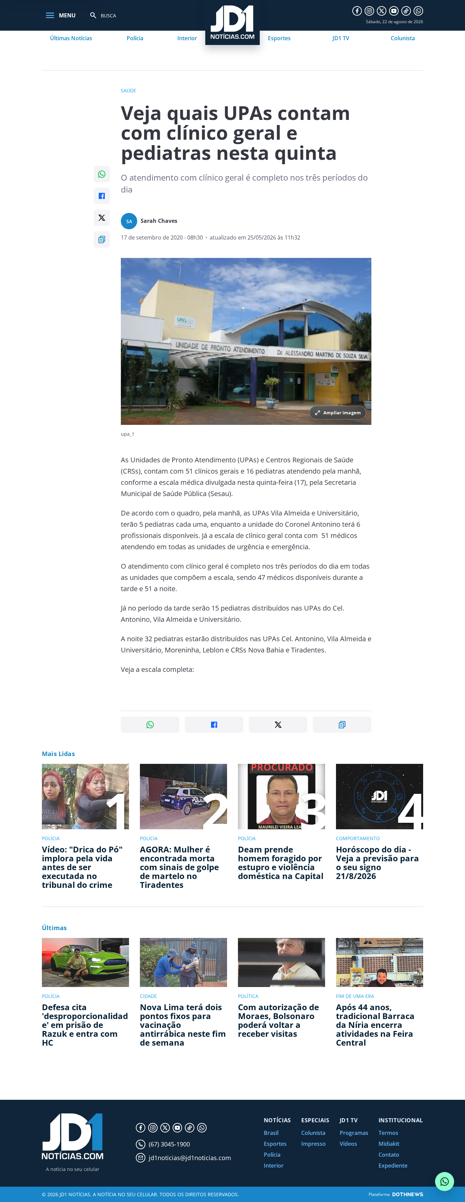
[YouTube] (394, 11)
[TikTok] (406, 11)
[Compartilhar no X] (102, 218)
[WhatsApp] (418, 11)
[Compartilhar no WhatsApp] (102, 174)
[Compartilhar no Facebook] (102, 196)
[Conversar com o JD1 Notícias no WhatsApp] (444, 1181)
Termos (388, 1133)
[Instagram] (369, 11)
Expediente (393, 1165)
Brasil (271, 1133)
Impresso (313, 1143)
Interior (187, 38)
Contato (389, 1154)
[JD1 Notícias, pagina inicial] (72, 1136)
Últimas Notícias (71, 38)
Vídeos (348, 1143)
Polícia (135, 38)
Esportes (279, 38)
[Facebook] (357, 11)
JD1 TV (341, 38)
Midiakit (389, 1143)
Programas (354, 1133)
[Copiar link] (102, 239)
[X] (381, 11)
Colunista (403, 38)
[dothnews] (407, 1194)
